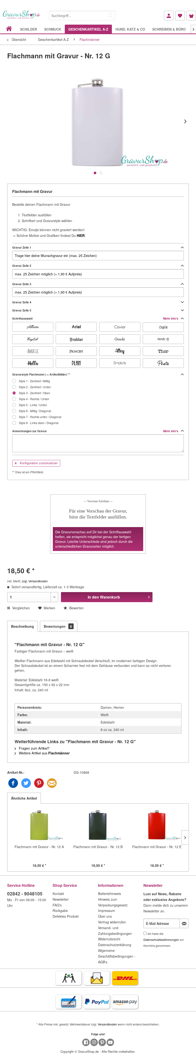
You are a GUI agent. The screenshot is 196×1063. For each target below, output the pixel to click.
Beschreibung (22, 626)
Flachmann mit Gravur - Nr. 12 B (98, 846)
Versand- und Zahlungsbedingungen (115, 930)
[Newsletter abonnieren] (184, 923)
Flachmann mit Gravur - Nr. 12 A (39, 846)
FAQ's (57, 905)
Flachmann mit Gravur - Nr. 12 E (156, 846)
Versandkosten (107, 1024)
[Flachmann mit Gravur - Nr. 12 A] (39, 825)
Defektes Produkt (66, 916)
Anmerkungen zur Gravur (95, 431)
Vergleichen (20, 607)
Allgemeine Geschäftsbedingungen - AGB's (116, 956)
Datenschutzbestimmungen (161, 940)
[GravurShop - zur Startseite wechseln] (21, 17)
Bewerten (76, 607)
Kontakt (58, 893)
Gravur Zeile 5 (21, 310)
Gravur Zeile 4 (21, 302)
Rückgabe (60, 910)
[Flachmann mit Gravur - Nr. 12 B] (98, 825)
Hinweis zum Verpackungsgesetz (113, 902)
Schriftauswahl (95, 318)
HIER (81, 235)
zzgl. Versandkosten (35, 581)
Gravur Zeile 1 (21, 247)
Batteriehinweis (109, 893)
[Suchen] (110, 15)
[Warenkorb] (191, 15)
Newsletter (61, 899)
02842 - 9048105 (25, 893)
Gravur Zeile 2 (21, 265)
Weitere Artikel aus (44, 753)
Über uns (105, 916)
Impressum (106, 910)
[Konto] (169, 15)
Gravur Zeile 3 (21, 284)
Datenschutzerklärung (114, 944)
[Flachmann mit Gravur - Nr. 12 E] (157, 825)
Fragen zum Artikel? (33, 748)
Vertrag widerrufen (112, 922)
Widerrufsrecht (109, 939)
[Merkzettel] (180, 15)
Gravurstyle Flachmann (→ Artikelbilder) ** (41, 374)
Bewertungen (58, 626)
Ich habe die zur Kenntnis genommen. (163, 940)
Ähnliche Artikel (24, 798)
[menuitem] (82, 14)
